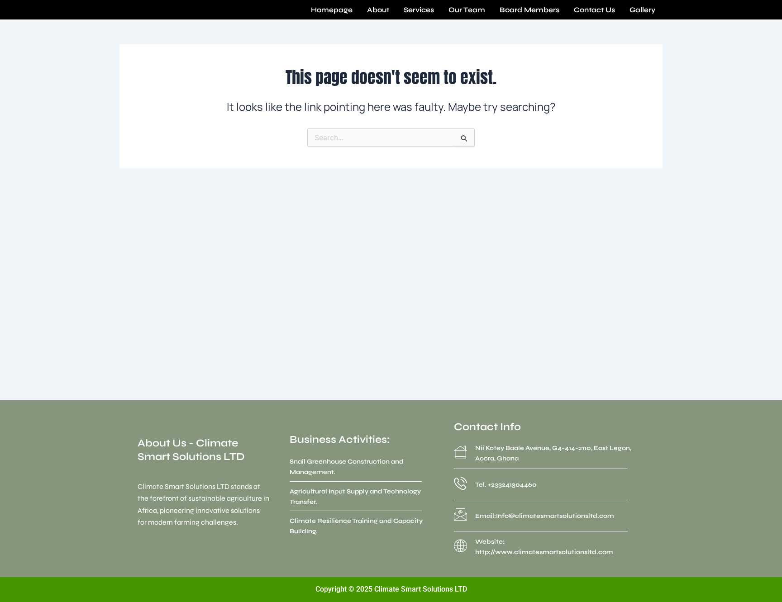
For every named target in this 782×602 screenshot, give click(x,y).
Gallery (642, 9)
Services (419, 9)
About (378, 9)
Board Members (529, 9)
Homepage (332, 9)
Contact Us (594, 9)
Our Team (466, 9)
